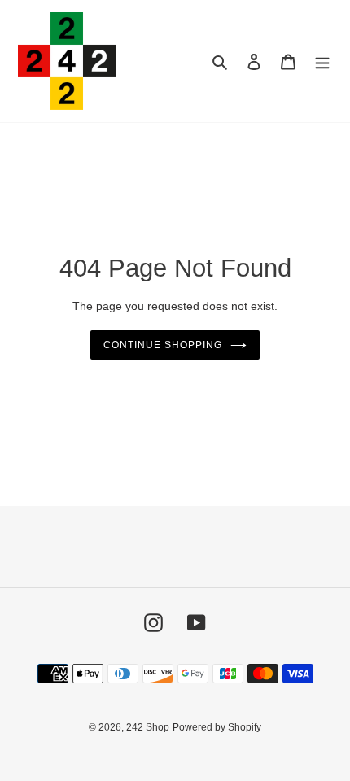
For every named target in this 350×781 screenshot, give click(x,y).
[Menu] (322, 61)
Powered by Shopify (217, 727)
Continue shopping (162, 345)
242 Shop (147, 727)
